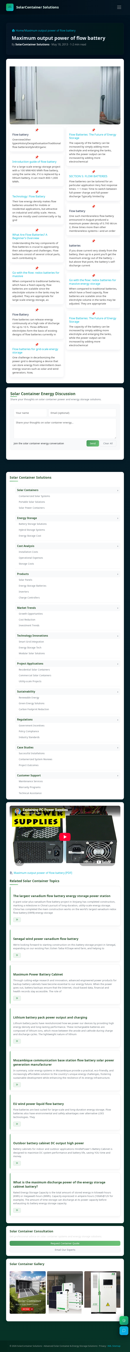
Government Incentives (32, 725)
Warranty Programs (30, 787)
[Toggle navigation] (119, 7)
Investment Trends (29, 625)
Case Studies (25, 747)
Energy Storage (27, 518)
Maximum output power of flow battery (50, 30)
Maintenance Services (31, 781)
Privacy (102, 1346)
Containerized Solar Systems (34, 496)
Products (23, 574)
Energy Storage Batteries (32, 585)
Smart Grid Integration (31, 641)
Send (93, 443)
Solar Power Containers (32, 507)
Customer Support (29, 775)
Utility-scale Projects (30, 681)
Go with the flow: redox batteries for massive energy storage (92, 281)
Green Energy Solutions (32, 703)
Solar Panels (25, 579)
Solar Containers (27, 490)
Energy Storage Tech (30, 647)
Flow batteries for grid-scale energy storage (35, 350)
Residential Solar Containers (34, 669)
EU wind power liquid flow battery (38, 1104)
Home (19, 30)
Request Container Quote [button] (65, 1243)
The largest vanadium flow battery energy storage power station (62, 896)
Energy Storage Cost (30, 535)
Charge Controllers (29, 597)
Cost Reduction (27, 619)
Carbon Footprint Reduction (34, 709)
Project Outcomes (29, 765)
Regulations (25, 719)
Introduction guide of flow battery (34, 162)
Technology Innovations (32, 635)
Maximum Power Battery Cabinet (38, 974)
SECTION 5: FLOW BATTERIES (88, 176)
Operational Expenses (31, 557)
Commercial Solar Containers (35, 675)
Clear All (108, 443)
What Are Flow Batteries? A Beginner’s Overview (29, 236)
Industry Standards (29, 737)
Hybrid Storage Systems (32, 529)
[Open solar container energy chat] (124, 1330)
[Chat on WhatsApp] (124, 1320)
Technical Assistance (30, 793)
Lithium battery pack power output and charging (50, 1017)
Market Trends (26, 607)
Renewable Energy (29, 697)
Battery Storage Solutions (33, 523)
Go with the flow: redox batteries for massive (35, 274)
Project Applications (30, 663)
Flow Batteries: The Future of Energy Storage (92, 136)
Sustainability (26, 691)
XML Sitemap (114, 1346)
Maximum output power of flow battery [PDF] (43, 873)
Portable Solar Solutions (32, 501)
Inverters (24, 591)
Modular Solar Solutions (32, 653)
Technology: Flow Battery (28, 196)
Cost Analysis (25, 546)
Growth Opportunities (31, 613)
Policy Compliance (29, 731)
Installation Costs (28, 551)
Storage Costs (26, 563)
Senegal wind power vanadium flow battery (45, 939)
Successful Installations (32, 753)
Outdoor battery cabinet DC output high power (48, 1143)
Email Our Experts (65, 1249)
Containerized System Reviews (35, 759)
